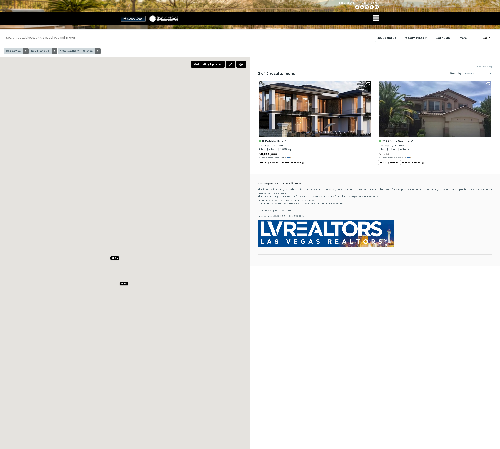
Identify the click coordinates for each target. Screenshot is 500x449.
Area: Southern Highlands (79, 50)
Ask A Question (268, 162)
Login (486, 37)
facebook (372, 7)
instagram (367, 7)
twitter (357, 7)
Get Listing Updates (208, 64)
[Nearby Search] (241, 64)
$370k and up (43, 50)
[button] (124, 283)
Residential (16, 50)
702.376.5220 (370, 2)
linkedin (362, 7)
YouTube (377, 7)
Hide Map (482, 66)
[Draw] (230, 64)
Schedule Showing (292, 162)
